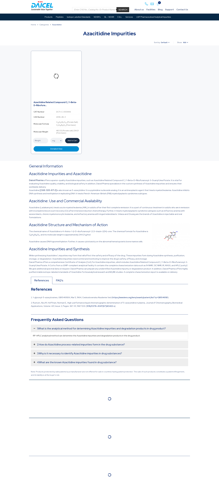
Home (33, 24)
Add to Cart (72, 140)
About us (139, 9)
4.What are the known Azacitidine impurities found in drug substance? (77, 362)
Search (122, 9)
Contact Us (182, 9)
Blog (160, 9)
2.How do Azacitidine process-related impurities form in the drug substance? (81, 344)
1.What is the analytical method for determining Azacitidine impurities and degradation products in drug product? (101, 328)
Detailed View (56, 149)
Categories (44, 24)
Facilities (150, 9)
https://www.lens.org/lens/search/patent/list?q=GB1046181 (140, 297)
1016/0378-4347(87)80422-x (101, 306)
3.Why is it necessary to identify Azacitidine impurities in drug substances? (79, 353)
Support (169, 9)
